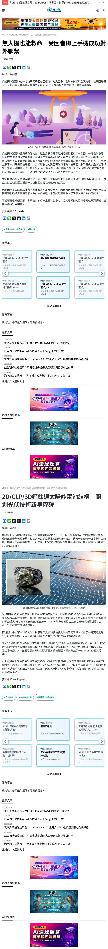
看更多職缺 (53, 305)
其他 (12, 34)
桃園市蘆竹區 (47, 281)
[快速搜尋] (104, 11)
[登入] (98, 11)
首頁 (6, 34)
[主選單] (3, 11)
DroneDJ (20, 211)
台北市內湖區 (47, 255)
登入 (19, 322)
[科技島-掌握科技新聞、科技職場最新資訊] (54, 10)
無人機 (32, 229)
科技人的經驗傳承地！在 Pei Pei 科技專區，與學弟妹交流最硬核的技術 (49, 2)
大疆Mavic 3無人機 (13, 229)
